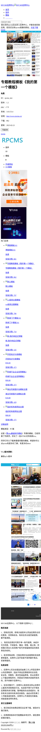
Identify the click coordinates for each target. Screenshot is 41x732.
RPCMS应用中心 (7, 5)
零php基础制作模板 (14, 433)
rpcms (3, 134)
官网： (3, 116)
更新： (3, 125)
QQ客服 (8, 167)
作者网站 (9, 164)
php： (3, 107)
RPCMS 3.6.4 (15, 729)
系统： (3, 112)
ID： (3, 98)
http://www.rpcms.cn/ (14, 116)
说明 (6, 424)
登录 (3, 2)
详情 (3, 424)
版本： (3, 103)
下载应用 (5, 130)
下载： (3, 121)
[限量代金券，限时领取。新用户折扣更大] (14, 206)
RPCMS (17, 722)
